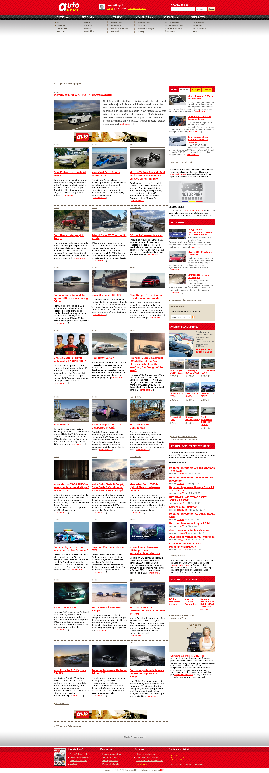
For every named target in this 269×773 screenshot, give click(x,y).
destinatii (115, 31)
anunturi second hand (174, 25)
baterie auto (170, 31)
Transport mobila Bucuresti (148, 757)
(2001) (192, 418)
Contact (73, 764)
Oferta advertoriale (110, 764)
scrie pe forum (178, 555)
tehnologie (150, 29)
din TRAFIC (115, 17)
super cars (61, 31)
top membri (197, 25)
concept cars (62, 28)
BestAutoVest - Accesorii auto (149, 760)
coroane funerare (178, 174)
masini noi (61, 25)
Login (110, 8)
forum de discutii (199, 28)
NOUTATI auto (63, 17)
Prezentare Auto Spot (111, 754)
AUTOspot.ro (59, 83)
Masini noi (184, 90)
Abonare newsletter (78, 760)
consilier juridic (144, 22)
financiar (142, 25)
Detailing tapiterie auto (146, 754)
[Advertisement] (134, 58)
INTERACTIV (197, 17)
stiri (58, 22)
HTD (162, 770)
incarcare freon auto (173, 28)
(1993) (175, 418)
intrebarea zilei (198, 22)
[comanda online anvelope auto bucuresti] (110, 141)
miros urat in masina (193, 210)
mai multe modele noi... (182, 162)
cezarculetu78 (183, 510)
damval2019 (182, 549)
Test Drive (135, 208)
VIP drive (88, 25)
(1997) (207, 394)
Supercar (207, 90)
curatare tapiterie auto (180, 565)
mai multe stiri (62, 703)
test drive (87, 22)
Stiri (56, 92)
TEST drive (88, 17)
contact (195, 31)
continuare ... (126, 124)
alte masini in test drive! (182, 615)
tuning (141, 31)
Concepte (196, 90)
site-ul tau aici (142, 764)
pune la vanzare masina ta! (184, 439)
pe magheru (116, 25)
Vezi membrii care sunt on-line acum (187, 764)
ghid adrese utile (172, 22)
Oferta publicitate (110, 760)
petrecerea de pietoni (119, 28)
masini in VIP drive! (180, 618)
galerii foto (88, 28)
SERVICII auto (171, 17)
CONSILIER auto (145, 17)
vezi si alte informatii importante (186, 300)
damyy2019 (182, 533)
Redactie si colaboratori (80, 757)
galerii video (89, 31)
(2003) (192, 371)
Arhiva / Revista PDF (79, 754)
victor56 (180, 474)
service (141, 29)
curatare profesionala (183, 674)
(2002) (176, 371)
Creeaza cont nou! (137, 8)
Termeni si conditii (110, 757)
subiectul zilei (116, 22)
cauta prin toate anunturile (184, 436)
